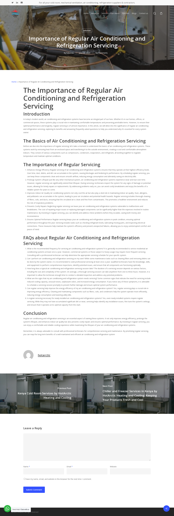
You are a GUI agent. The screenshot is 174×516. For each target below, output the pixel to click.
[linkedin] (17, 2)
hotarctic (70, 53)
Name (26, 466)
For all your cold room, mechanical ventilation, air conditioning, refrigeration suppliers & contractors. (87, 2)
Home (14, 82)
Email (70, 466)
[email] (22, 2)
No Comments (101, 53)
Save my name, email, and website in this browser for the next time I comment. (58, 479)
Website (113, 466)
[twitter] (13, 2)
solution (87, 30)
